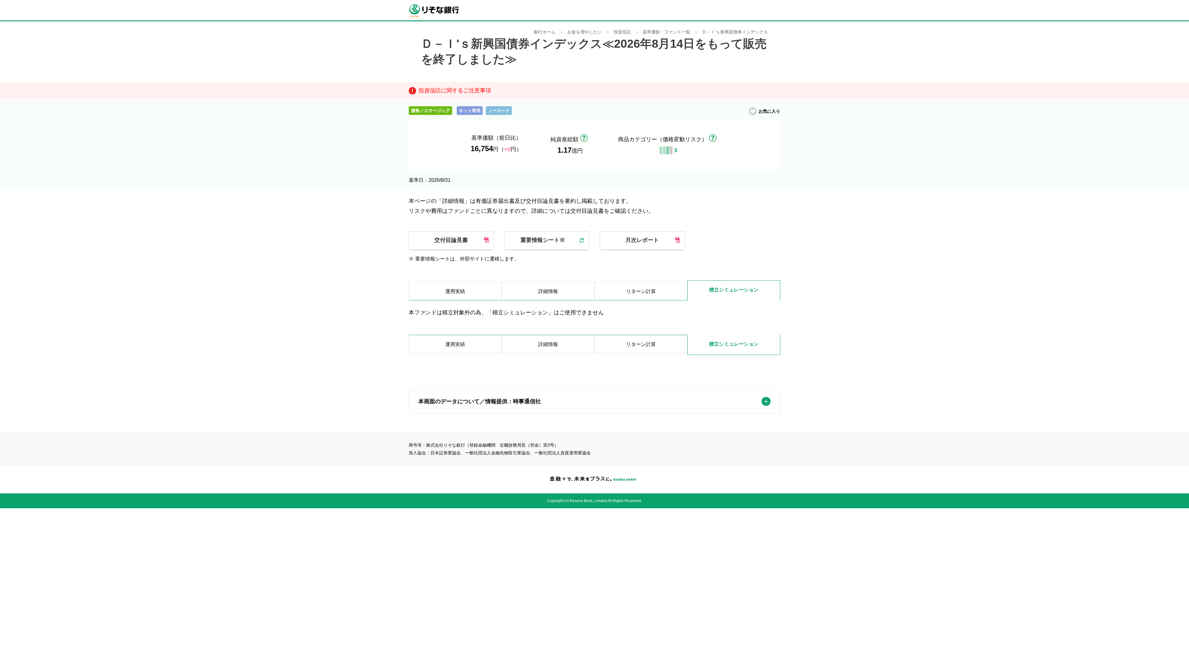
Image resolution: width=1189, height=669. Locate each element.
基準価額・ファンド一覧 (666, 32)
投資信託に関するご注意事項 (455, 90)
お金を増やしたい (584, 32)
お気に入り (769, 111)
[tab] (455, 345)
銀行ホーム (544, 32)
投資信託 (622, 32)
